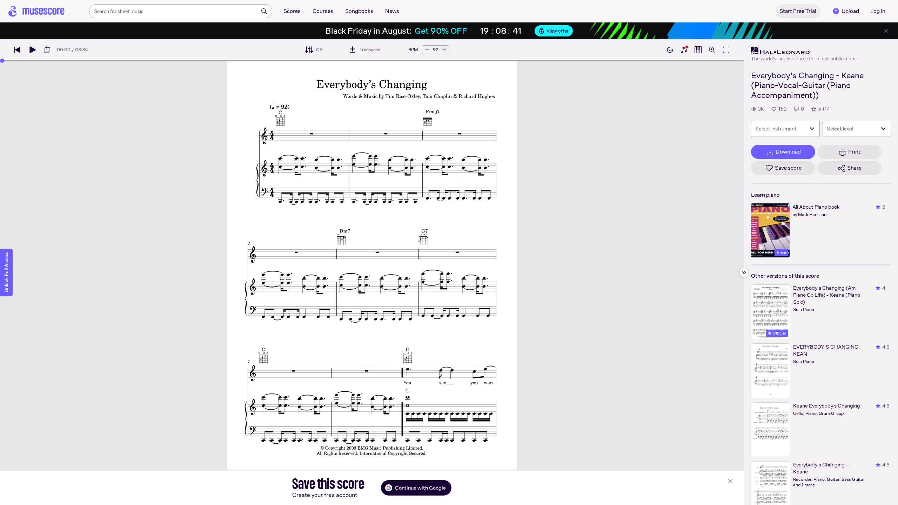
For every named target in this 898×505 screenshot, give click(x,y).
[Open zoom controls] (712, 50)
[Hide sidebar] (744, 272)
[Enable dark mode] (670, 50)
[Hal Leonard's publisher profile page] (804, 50)
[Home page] (36, 11)
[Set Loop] (47, 50)
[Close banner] (886, 31)
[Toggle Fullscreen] (726, 50)
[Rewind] (18, 50)
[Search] (264, 11)
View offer (558, 31)
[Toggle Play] (32, 50)
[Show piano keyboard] (684, 50)
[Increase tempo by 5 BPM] (444, 50)
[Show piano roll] (698, 50)
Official (778, 333)
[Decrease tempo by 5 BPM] (427, 50)
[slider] (2, 61)
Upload (850, 11)
